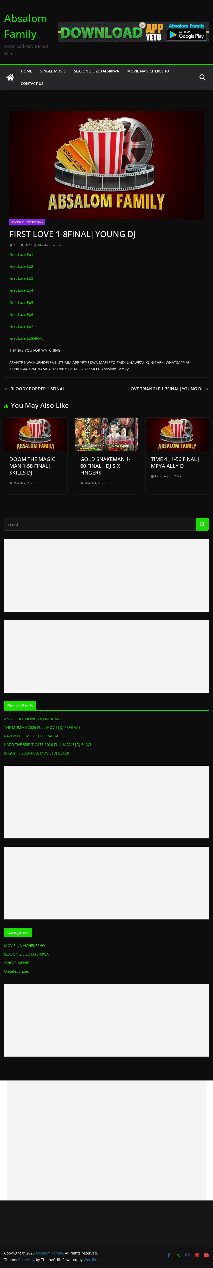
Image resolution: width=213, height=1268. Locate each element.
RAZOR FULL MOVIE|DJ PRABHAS (32, 735)
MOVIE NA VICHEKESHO (148, 71)
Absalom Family (49, 245)
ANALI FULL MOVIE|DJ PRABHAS (31, 718)
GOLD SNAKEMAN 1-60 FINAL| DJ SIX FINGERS (105, 466)
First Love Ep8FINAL (26, 338)
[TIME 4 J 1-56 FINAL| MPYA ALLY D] (177, 421)
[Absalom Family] (10, 77)
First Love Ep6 (21, 314)
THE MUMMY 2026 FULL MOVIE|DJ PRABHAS (42, 727)
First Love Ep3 (21, 278)
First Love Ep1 (21, 254)
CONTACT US (32, 83)
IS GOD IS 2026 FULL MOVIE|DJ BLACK (36, 753)
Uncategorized (16, 971)
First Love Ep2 (21, 266)
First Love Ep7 (21, 326)
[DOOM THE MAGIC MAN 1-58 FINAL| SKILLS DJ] (35, 421)
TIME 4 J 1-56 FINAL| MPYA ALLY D (175, 462)
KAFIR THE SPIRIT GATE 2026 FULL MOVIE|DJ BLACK (48, 744)
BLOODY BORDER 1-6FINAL (37, 389)
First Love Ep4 (21, 290)
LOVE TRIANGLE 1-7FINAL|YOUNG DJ (165, 389)
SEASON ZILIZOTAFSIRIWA (96, 71)
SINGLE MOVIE (53, 71)
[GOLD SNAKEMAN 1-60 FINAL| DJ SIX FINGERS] (106, 421)
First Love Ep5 (21, 302)
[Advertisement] (106, 575)
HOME (26, 71)
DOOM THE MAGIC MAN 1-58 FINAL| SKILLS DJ (32, 466)
